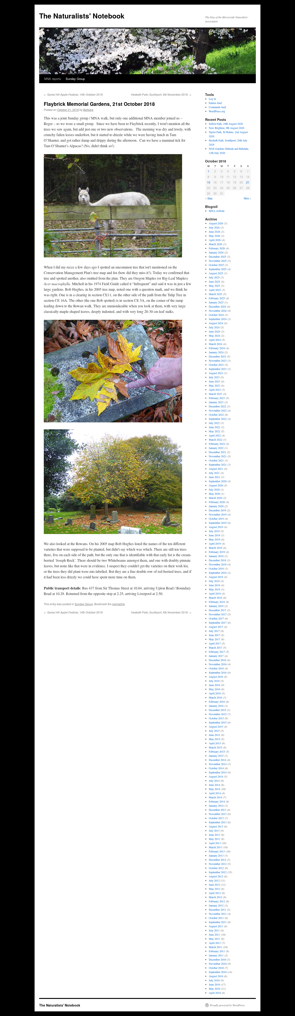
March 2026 (215, 244)
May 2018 (214, 589)
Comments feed (217, 107)
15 (208, 182)
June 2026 (214, 231)
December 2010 (217, 959)
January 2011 (216, 955)
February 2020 (217, 502)
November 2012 (218, 864)
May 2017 (214, 639)
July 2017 (214, 631)
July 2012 (214, 880)
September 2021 (218, 464)
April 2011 (215, 943)
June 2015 (214, 735)
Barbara (88, 110)
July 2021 (214, 473)
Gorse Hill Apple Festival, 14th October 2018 (73, 94)
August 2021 (216, 468)
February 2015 (217, 751)
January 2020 (216, 506)
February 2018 (217, 602)
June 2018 (214, 585)
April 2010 (215, 993)
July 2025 (214, 277)
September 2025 (218, 269)
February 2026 (217, 248)
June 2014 (214, 785)
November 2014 (218, 764)
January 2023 (216, 402)
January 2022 (216, 448)
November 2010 (218, 963)
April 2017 (215, 643)
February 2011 (217, 951)
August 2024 (216, 323)
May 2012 (214, 889)
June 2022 (214, 427)
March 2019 (215, 547)
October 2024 (216, 315)
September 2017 (218, 622)
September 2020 (218, 481)
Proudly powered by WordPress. (227, 1005)
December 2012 (217, 859)
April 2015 (215, 743)
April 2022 (215, 435)
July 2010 (214, 980)
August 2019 (216, 527)
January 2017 (216, 656)
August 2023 (216, 373)
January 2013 (216, 855)
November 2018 (218, 564)
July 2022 (214, 423)
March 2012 (215, 897)
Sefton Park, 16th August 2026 (226, 123)
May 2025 (214, 285)
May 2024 (214, 335)
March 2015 (215, 747)
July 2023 (214, 377)
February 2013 (217, 851)
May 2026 (214, 236)
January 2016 (216, 706)
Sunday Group (75, 78)
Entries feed (215, 103)
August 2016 (216, 676)
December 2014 (217, 760)
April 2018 (215, 593)
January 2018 (216, 606)
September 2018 (218, 572)
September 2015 (218, 722)
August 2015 (216, 726)
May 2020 (214, 493)
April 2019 (215, 543)
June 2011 (214, 934)
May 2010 (214, 988)
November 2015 (218, 714)
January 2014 (216, 805)
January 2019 (216, 556)
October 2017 (216, 618)
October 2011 (216, 918)
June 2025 (214, 281)
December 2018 (217, 560)
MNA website (216, 211)
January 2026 (216, 252)
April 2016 (215, 693)
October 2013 (216, 818)
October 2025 (216, 265)
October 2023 (216, 364)
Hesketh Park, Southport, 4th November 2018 (161, 94)
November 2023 (218, 360)
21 (247, 182)
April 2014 (215, 793)
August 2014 (216, 776)
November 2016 (218, 664)
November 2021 (218, 456)
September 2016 (218, 672)
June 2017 (214, 635)
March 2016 (215, 697)
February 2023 (217, 398)
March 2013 (215, 847)
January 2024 (216, 352)
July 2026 (214, 227)
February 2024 (217, 348)
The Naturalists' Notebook (81, 16)
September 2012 (218, 872)
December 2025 (217, 256)
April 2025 (215, 290)
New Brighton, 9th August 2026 (226, 128)
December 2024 (217, 306)
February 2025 (217, 298)
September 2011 (218, 922)
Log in (212, 99)
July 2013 (214, 830)
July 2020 (214, 489)
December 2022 (217, 406)
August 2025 (216, 273)
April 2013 (215, 843)
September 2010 (218, 972)
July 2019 (214, 531)
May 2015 (214, 739)
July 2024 (214, 327)
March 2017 (215, 647)
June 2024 (214, 331)
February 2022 (217, 443)
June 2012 (214, 884)
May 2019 (214, 539)
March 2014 (215, 797)
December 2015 (217, 710)
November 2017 (218, 614)
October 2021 (216, 460)
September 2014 (218, 772)
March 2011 (215, 947)
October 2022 (216, 414)
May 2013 (214, 839)
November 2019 (218, 514)
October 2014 (216, 768)
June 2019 (214, 535)
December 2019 (217, 510)
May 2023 (214, 385)
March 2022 (215, 439)
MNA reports (52, 78)
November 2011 (218, 913)
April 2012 (215, 893)
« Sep (208, 198)
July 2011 (214, 930)
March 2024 (215, 344)
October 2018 (216, 568)
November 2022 (218, 410)
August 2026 (216, 223)
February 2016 (217, 701)
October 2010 (216, 968)
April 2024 (215, 340)
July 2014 (214, 780)
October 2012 (216, 868)
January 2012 (216, 905)
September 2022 (218, 419)
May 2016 (214, 689)
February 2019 (217, 552)
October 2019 (216, 518)
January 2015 (216, 755)
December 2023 (217, 356)
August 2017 (216, 627)
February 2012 (217, 901)
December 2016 (217, 660)
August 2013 (216, 826)
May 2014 (214, 789)
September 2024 (218, 319)
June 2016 (214, 685)
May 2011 (214, 938)
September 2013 (218, 822)
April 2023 (215, 389)
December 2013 (217, 810)
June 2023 (214, 381)
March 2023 (215, 394)
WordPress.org (217, 111)
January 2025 (216, 302)
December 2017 (217, 610)
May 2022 (214, 431)
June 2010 (214, 984)
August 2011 (216, 926)
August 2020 (216, 485)
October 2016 (216, 668)
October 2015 (216, 718)
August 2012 (216, 876)
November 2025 (218, 260)
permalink (118, 604)
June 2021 (214, 477)
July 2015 (214, 730)
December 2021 (217, 452)
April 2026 (215, 240)
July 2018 (214, 581)
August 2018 (216, 577)
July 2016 (214, 681)
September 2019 (218, 523)
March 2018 (215, 597)
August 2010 (216, 976)
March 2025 (215, 294)
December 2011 (217, 909)
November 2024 (218, 310)
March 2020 (215, 498)
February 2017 (217, 651)
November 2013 (218, 814)
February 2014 (217, 801)
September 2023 (218, 369)
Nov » (247, 198)
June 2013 (214, 834)
